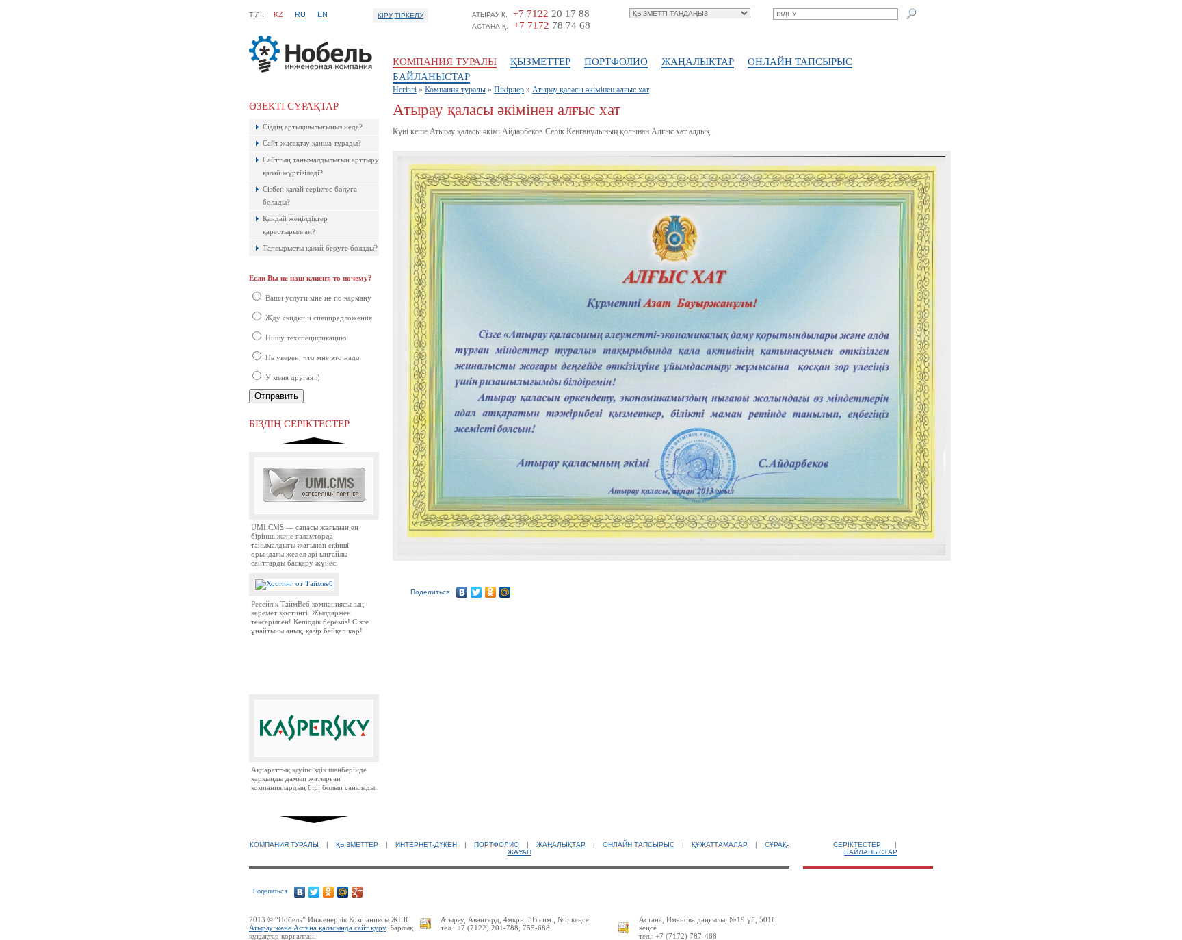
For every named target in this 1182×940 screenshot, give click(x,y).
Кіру (385, 15)
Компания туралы (445, 61)
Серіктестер (857, 844)
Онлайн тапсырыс (800, 61)
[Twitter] (476, 592)
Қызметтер (540, 61)
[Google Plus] (357, 892)
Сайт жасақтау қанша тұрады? (312, 143)
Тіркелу (409, 15)
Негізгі (405, 89)
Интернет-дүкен (426, 844)
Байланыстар (431, 76)
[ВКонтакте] (462, 592)
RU (300, 14)
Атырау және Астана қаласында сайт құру (317, 928)
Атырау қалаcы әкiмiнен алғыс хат (590, 89)
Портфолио (616, 61)
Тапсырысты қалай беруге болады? (320, 248)
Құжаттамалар (720, 844)
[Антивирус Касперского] (314, 759)
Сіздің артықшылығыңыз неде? (313, 127)
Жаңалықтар (697, 61)
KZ (278, 14)
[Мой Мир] (505, 592)
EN (322, 14)
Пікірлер (509, 89)
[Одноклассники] (491, 592)
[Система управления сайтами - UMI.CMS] (314, 517)
